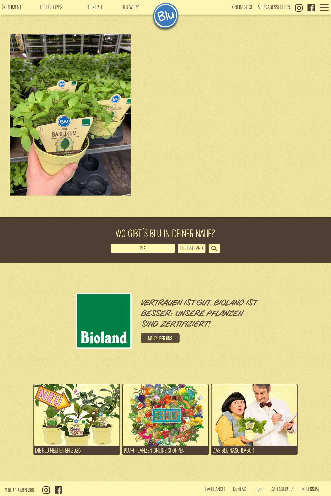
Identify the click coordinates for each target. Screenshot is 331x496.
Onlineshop (242, 6)
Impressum (310, 488)
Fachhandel (215, 488)
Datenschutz (282, 488)
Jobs (260, 488)
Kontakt (240, 488)
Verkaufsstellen (274, 6)
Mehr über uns (160, 338)
